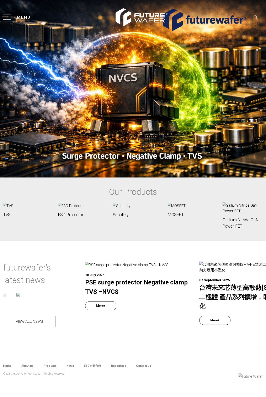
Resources (118, 365)
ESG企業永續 (92, 365)
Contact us (143, 365)
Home (7, 365)
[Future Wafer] (141, 17)
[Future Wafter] (133, 88)
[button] (4, 294)
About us (27, 365)
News (70, 365)
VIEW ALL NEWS (29, 321)
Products (50, 365)
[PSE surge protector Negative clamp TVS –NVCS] (137, 265)
